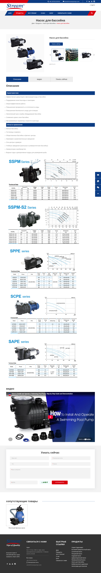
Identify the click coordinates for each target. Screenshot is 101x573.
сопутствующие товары (22, 501)
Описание (17, 79)
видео (39, 79)
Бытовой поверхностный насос (81, 549)
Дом (33, 23)
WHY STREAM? (60, 554)
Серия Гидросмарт (77, 547)
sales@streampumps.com (71, 1)
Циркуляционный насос (79, 558)
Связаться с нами (36, 542)
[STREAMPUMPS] (15, 7)
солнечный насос (77, 551)
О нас (58, 556)
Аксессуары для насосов (79, 566)
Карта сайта (16, 556)
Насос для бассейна (49, 23)
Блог (57, 558)
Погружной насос (77, 554)
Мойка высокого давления (80, 564)
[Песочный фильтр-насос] (17, 515)
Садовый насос (76, 556)
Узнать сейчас (56, 44)
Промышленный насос (78, 560)
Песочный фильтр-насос (17, 528)
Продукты (39, 23)
